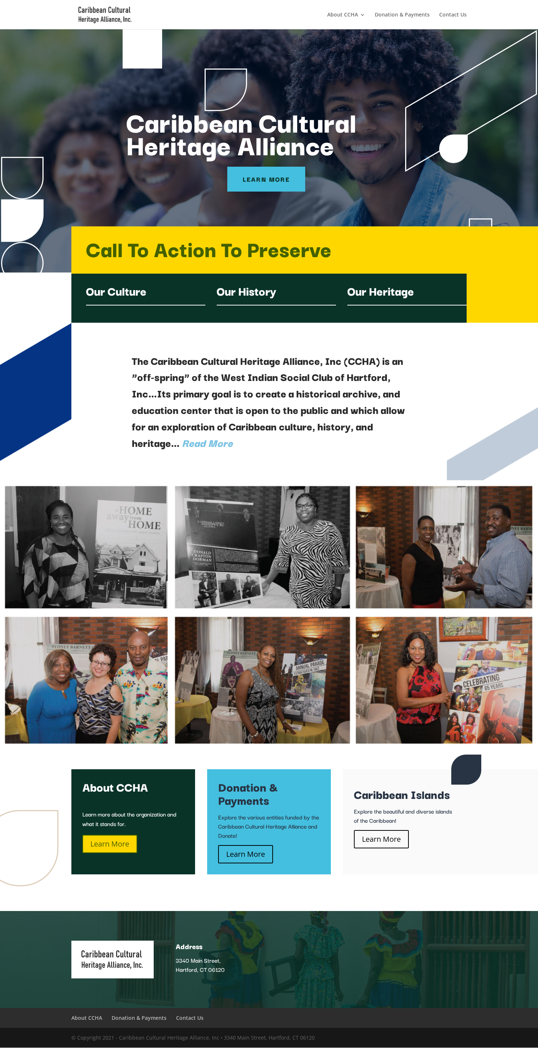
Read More (207, 442)
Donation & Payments (402, 15)
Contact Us (453, 15)
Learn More (266, 179)
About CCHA (342, 15)
